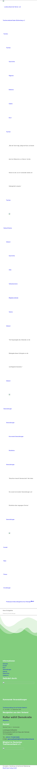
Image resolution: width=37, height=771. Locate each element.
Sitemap (5, 671)
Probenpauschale (10, 601)
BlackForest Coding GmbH (10, 768)
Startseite (5, 664)
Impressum (6, 675)
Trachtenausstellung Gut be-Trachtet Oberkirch (15, 707)
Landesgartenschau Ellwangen (23, 601)
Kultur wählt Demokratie (17, 717)
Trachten (8, 48)
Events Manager (11, 613)
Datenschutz (6, 673)
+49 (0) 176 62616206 (12, 737)
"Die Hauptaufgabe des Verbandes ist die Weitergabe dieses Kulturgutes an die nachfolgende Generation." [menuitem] (19, 353)
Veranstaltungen (10, 422)
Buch (4, 667)
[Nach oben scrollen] (0, 770)
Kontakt (5, 665)
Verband (8, 242)
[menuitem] (18, 34)
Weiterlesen (6, 720)
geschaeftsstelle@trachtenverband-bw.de (21, 739)
